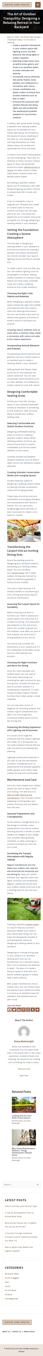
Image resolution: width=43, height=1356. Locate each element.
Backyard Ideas (15, 40)
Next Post (24, 1075)
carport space (18, 573)
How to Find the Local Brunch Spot (21, 1206)
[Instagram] (28, 1010)
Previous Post (24, 1069)
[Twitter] (14, 1010)
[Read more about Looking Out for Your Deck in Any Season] (24, 1105)
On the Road (10, 1290)
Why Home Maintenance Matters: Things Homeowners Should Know (23, 1151)
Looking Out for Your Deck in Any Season (22, 1116)
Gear (7, 1282)
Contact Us (16, 1332)
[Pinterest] (23, 1010)
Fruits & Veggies (12, 1278)
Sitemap (21, 1352)
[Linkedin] (19, 1010)
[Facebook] (9, 1010)
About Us (6, 1332)
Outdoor (8, 1294)
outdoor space (32, 924)
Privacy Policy (29, 1332)
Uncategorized (11, 1299)
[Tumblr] (33, 1010)
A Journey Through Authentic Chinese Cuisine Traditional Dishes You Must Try (21, 1237)
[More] (37, 1010)
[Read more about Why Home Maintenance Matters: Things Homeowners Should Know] (24, 1137)
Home (7, 1286)
